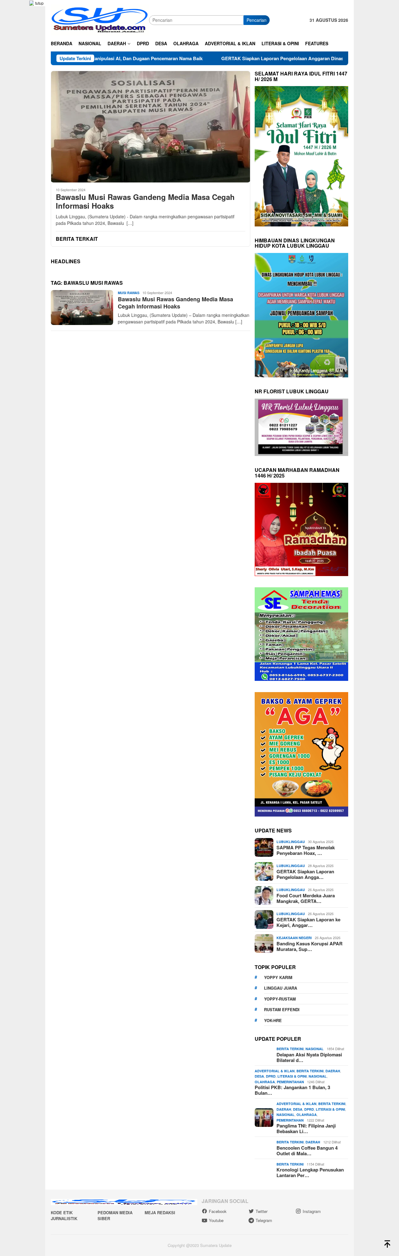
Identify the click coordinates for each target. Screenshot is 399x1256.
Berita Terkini (290, 1048)
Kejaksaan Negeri (294, 937)
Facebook (218, 1211)
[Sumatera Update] (100, 19)
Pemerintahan (290, 1081)
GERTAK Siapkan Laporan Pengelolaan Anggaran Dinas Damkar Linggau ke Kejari (266, 58)
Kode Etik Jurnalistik (64, 1216)
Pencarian (257, 20)
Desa (259, 1076)
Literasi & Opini (292, 1076)
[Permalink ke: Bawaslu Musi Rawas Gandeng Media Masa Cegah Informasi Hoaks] (150, 126)
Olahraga (265, 1081)
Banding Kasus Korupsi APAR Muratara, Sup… (309, 946)
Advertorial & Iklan (275, 1071)
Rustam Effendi (282, 1009)
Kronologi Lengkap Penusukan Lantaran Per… (310, 1172)
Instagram (312, 1211)
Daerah (332, 1071)
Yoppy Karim (278, 977)
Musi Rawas (128, 292)
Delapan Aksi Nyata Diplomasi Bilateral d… (309, 1057)
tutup (39, 3)
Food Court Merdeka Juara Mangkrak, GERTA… (305, 898)
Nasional (314, 1048)
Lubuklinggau (290, 841)
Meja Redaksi (160, 1212)
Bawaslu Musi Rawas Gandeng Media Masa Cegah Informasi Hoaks (145, 201)
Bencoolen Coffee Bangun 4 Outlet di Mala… (307, 1150)
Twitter (261, 1211)
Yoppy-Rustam (280, 999)
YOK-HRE (273, 1020)
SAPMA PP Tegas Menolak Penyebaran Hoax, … (305, 850)
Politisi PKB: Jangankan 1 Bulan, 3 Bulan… (292, 1090)
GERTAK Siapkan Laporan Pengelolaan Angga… (305, 874)
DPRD (271, 1076)
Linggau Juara (280, 988)
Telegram (264, 1220)
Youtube (216, 1220)
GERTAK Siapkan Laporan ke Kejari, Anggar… (308, 922)
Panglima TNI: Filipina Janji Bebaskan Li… (306, 1128)
